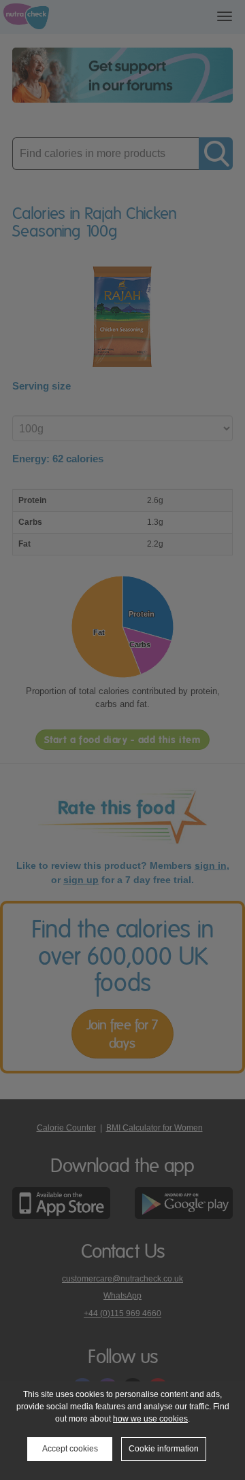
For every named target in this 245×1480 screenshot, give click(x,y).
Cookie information (164, 1448)
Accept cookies (70, 1448)
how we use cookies (150, 1419)
